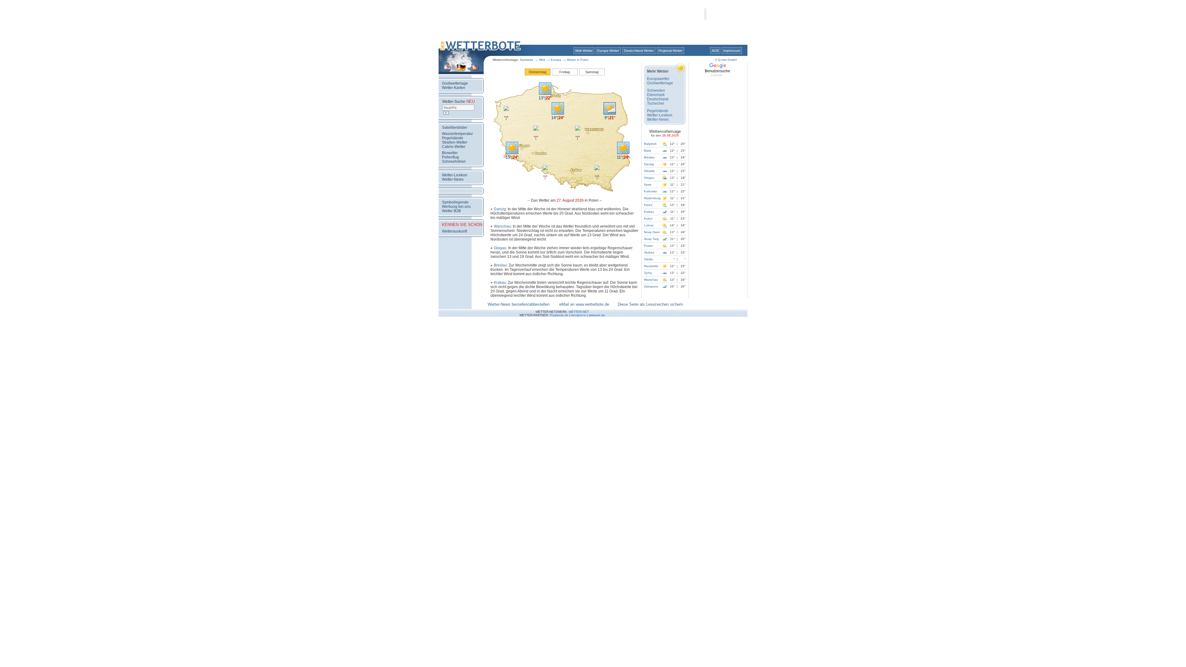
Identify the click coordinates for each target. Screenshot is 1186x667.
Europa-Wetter (608, 50)
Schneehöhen (454, 161)
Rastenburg (652, 198)
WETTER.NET (579, 311)
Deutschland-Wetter (639, 50)
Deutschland (657, 99)
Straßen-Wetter (454, 142)
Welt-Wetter (584, 50)
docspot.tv (578, 315)
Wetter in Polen (578, 59)
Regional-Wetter (670, 50)
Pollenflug (450, 157)
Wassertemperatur (457, 134)
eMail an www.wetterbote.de (584, 304)
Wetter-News (453, 179)
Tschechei (655, 103)
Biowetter (450, 153)
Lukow (648, 225)
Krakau (500, 282)
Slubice (649, 252)
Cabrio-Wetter (453, 147)
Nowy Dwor (652, 232)
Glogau (500, 248)
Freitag (564, 72)
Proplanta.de (559, 315)
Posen (648, 245)
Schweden (656, 90)
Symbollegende (455, 202)
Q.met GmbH (727, 59)
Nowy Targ (651, 239)
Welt (542, 59)
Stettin (648, 259)
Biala (647, 150)
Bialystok (650, 143)
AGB (715, 50)
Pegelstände (452, 138)
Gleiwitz (649, 171)
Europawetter (658, 79)
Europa (556, 59)
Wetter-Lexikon (454, 175)
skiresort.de (597, 315)
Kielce (648, 205)
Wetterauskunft (454, 231)
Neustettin (651, 266)
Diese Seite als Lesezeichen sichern (650, 304)
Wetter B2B (451, 211)
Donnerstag (537, 72)
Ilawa (647, 184)
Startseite (526, 59)
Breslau (500, 265)
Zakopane (651, 286)
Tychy (648, 273)
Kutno (648, 218)
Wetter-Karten (453, 88)
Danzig (500, 209)
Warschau (502, 226)
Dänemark (656, 95)
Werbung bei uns (456, 206)
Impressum (731, 50)
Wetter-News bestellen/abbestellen (518, 304)
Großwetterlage (455, 83)
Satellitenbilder (454, 127)
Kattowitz (650, 191)
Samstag (592, 72)
